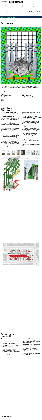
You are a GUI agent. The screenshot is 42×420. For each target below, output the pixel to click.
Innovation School (4, 4)
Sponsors (37, 13)
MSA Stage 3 (11, 5)
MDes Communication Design (22, 10)
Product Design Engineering (23, 11)
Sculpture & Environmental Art (34, 8)
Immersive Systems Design (6, 12)
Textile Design (20, 13)
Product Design (4, 5)
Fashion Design (20, 6)
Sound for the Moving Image (6, 13)
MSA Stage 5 (11, 7)
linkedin (2, 100)
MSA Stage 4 (11, 6)
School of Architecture (13, 4)
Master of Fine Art (32, 6)
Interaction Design (21, 7)
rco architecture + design (6, 97)
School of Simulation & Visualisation (7, 11)
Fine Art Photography (33, 5)
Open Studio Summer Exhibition (35, 11)
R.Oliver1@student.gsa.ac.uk (6, 96)
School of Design (21, 4)
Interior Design (20, 8)
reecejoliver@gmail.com (6, 95)
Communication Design (22, 5)
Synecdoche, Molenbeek (27, 95)
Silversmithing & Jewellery (22, 12)
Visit (34, 13)
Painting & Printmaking (33, 7)
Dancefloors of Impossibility (27, 96)
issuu (2, 99)
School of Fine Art (32, 4)
